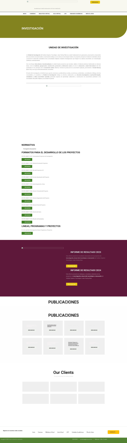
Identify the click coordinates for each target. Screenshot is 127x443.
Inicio (24, 13)
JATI (65, 13)
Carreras (32, 13)
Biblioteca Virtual (44, 13)
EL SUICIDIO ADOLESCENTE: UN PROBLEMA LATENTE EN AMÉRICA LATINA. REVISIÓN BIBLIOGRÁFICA (73, 326)
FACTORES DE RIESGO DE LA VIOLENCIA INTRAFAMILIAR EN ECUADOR (94, 326)
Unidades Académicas (76, 13)
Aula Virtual (57, 13)
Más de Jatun (90, 13)
